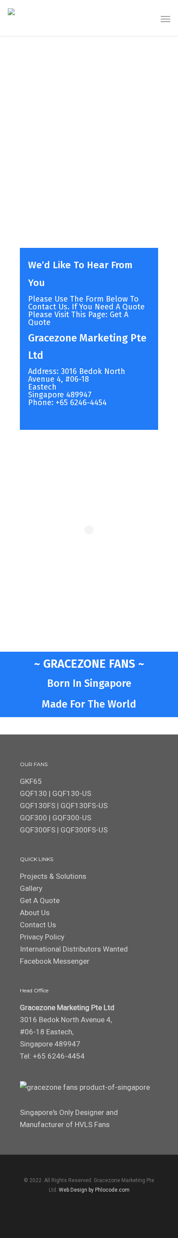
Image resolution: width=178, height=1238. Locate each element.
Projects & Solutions (53, 876)
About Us (35, 912)
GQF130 (33, 793)
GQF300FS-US (84, 829)
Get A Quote (40, 900)
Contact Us (38, 924)
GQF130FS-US (84, 805)
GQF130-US (71, 793)
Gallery (31, 888)
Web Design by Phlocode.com (94, 1190)
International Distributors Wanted (74, 949)
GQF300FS (37, 829)
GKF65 (31, 781)
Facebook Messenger (54, 961)
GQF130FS (37, 805)
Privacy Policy (42, 937)
